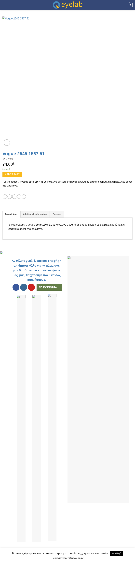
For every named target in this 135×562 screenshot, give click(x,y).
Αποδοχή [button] (116, 553)
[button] (4, 5)
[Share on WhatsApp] (5, 196)
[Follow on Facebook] (16, 287)
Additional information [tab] (35, 214)
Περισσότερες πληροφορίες (68, 558)
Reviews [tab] (57, 214)
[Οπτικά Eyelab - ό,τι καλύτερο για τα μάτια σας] (67, 5)
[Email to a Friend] (19, 196)
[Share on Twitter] (14, 196)
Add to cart (12, 174)
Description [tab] (11, 214)
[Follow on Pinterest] (31, 287)
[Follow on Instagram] (23, 287)
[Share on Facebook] (9, 196)
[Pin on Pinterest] (24, 196)
